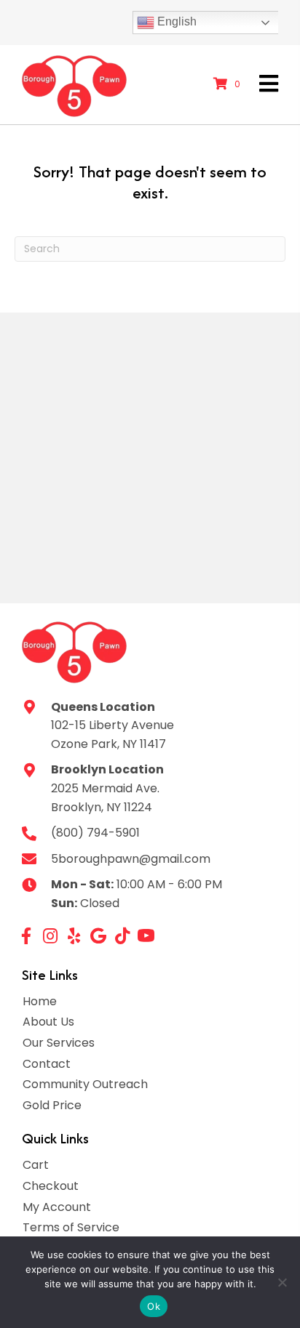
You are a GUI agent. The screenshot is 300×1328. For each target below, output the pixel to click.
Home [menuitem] (40, 1001)
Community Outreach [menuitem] (85, 1084)
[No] (282, 1282)
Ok (153, 1306)
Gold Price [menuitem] (52, 1105)
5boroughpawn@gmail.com (130, 858)
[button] (25, 935)
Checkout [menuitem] (51, 1186)
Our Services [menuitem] (59, 1042)
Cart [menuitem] (36, 1164)
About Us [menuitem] (48, 1021)
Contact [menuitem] (47, 1063)
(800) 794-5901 (95, 832)
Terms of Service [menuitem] (71, 1227)
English (175, 21)
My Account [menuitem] (57, 1207)
